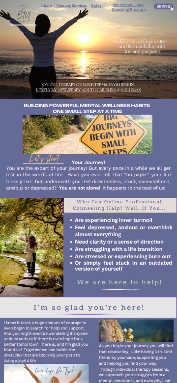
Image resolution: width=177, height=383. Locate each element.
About (46, 5)
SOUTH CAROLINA (99, 90)
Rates (96, 5)
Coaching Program (129, 9)
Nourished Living (129, 5)
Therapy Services (72, 5)
